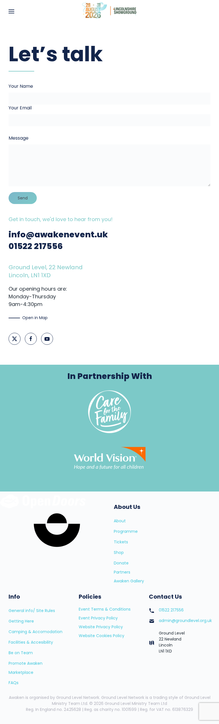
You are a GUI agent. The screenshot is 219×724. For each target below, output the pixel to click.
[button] (11, 11)
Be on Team (21, 653)
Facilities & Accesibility (31, 642)
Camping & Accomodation (35, 632)
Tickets (121, 542)
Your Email (20, 108)
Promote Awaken (25, 663)
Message (19, 138)
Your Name (21, 86)
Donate (121, 563)
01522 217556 (36, 246)
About (120, 521)
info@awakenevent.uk (58, 234)
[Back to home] (109, 11)
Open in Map (35, 318)
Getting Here (21, 621)
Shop (119, 552)
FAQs (14, 683)
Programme (126, 531)
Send (23, 198)
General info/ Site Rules (32, 610)
